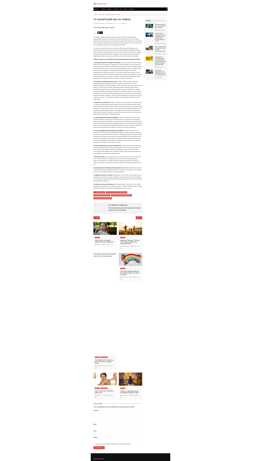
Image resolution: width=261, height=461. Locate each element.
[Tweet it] (101, 32)
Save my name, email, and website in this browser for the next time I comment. (113, 444)
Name (95, 424)
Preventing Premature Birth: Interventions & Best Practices (160, 26)
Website (95, 437)
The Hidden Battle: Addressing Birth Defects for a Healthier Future (104, 361)
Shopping (131, 9)
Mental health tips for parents (102, 195)
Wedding (103, 9)
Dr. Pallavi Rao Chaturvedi (100, 23)
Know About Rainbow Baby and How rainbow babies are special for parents (129, 272)
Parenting (115, 9)
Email (95, 430)
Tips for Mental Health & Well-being (103, 198)
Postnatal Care (104, 357)
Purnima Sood (99, 365)
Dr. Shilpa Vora (99, 395)
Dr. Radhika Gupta (125, 246)
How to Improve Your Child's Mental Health (117, 192)
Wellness (109, 9)
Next (138, 217)
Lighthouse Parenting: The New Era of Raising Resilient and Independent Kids (129, 242)
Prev (97, 217)
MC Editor (98, 244)
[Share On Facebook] (98, 32)
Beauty (125, 9)
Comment (96, 410)
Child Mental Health (99, 192)
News (120, 9)
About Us (96, 9)
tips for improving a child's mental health (122, 195)
